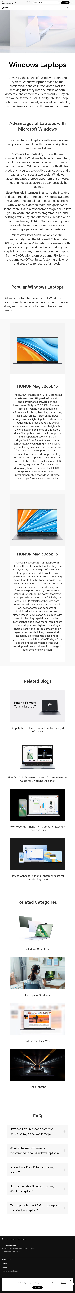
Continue (65, 2)
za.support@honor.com (10, 1251)
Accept (37, 1287)
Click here (63, 1283)
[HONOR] (6, 1239)
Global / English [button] (38, 2)
